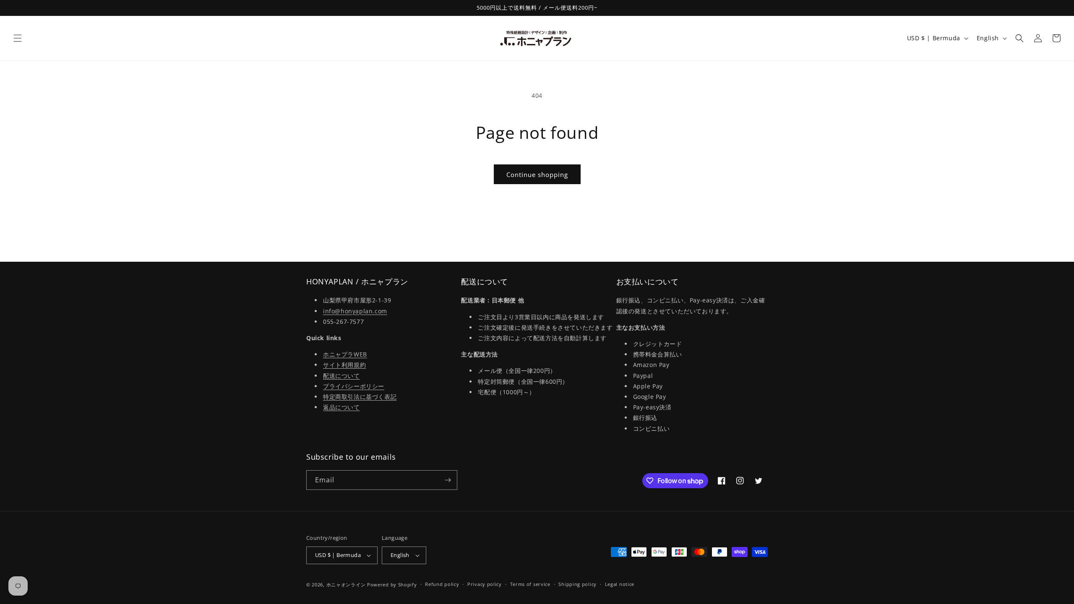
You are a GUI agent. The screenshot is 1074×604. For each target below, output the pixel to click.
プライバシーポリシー (353, 386)
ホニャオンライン (346, 584)
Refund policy (442, 584)
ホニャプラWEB (345, 354)
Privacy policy (484, 584)
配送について (341, 376)
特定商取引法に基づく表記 (359, 397)
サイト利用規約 (344, 365)
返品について (341, 407)
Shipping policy (577, 584)
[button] (17, 38)
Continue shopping (537, 174)
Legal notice (619, 584)
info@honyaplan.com (355, 311)
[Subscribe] (447, 480)
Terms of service (530, 584)
